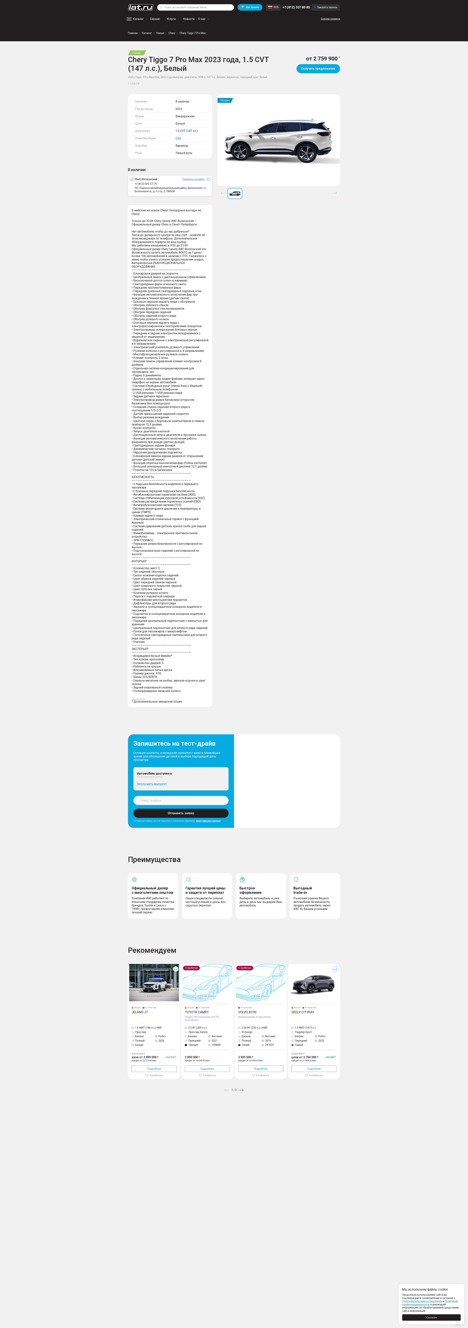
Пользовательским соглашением (422, 1301)
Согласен (431, 1317)
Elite (178, 138)
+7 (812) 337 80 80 (296, 7)
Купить (276, 1116)
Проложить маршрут (152, 784)
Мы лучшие (250, 7)
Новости (189, 19)
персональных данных (208, 821)
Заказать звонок (327, 7)
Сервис (155, 19)
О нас (201, 19)
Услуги (171, 19)
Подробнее (154, 1068)
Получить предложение (318, 68)
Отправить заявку (181, 813)
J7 (129, 965)
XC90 (238, 965)
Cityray (292, 965)
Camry (185, 965)
